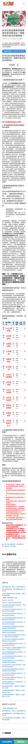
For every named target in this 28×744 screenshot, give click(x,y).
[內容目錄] (18, 65)
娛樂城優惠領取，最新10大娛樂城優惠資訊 (13, 587)
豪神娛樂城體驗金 (11, 504)
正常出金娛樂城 (7, 742)
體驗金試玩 (21, 742)
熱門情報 (13, 546)
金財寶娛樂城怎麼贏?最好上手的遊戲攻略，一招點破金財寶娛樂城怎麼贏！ (15, 537)
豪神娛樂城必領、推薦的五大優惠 (15, 484)
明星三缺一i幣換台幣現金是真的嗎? (11, 602)
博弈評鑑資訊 (5, 546)
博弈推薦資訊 (20, 544)
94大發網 (4, 43)
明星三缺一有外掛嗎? (8, 600)
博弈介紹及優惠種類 (14, 43)
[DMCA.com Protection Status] (6, 733)
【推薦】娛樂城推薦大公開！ (10, 598)
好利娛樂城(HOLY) (8, 423)
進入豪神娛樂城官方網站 (11, 122)
